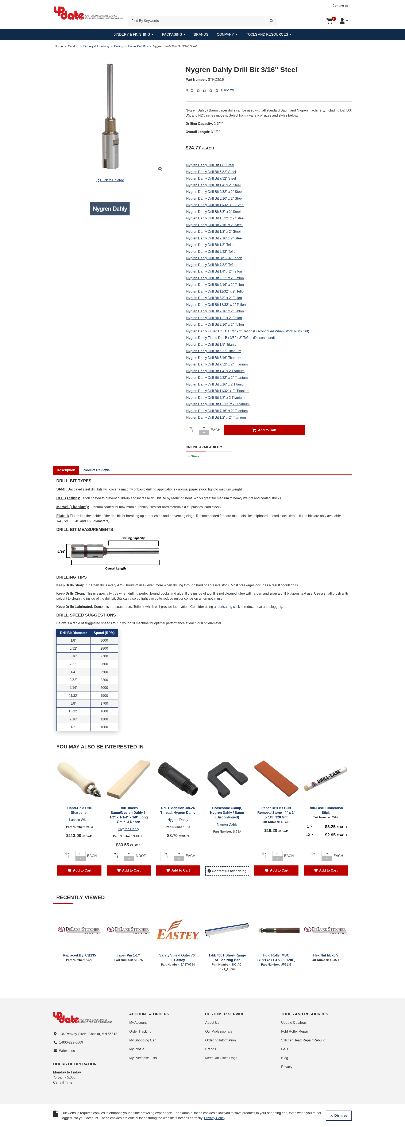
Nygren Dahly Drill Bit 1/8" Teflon (210, 245)
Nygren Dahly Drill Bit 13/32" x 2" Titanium (218, 404)
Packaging (172, 34)
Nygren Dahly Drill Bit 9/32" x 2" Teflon (215, 278)
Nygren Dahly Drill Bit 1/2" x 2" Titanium (216, 417)
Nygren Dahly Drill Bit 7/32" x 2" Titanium (217, 364)
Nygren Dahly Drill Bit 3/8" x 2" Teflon (214, 298)
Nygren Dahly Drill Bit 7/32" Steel (211, 178)
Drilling (118, 46)
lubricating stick (228, 606)
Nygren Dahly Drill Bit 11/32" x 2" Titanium (217, 391)
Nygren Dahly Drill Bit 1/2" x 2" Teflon (214, 318)
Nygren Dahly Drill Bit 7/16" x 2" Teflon (215, 311)
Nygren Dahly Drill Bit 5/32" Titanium (213, 351)
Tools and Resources (267, 34)
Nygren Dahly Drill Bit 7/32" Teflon (211, 265)
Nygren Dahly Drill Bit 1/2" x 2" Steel (213, 231)
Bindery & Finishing (131, 34)
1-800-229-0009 (71, 1042)
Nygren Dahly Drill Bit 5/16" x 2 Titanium (216, 384)
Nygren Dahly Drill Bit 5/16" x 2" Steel (214, 198)
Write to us (67, 1051)
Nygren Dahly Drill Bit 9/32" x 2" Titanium (217, 377)
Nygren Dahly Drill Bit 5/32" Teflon (211, 251)
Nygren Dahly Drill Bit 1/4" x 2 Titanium (215, 371)
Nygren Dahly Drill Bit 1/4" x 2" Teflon (214, 271)
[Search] (271, 21)
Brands (201, 34)
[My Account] (344, 21)
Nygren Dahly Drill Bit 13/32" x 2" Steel (215, 218)
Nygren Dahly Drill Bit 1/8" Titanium (212, 344)
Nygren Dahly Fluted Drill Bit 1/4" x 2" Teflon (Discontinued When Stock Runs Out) (247, 331)
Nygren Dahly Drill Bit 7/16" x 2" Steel (214, 225)
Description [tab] (66, 470)
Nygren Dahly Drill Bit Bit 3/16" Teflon (214, 258)
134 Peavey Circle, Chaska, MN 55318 (88, 1034)
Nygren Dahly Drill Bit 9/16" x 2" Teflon (215, 324)
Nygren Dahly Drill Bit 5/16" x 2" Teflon (215, 284)
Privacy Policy (214, 1118)
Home (59, 46)
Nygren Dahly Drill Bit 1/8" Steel (210, 165)
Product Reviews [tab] (96, 470)
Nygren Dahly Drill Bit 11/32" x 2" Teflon (216, 291)
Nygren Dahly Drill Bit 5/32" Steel (211, 172)
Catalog (73, 46)
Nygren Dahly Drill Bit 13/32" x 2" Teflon (216, 304)
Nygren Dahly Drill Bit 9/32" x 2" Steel (214, 191)
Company (225, 34)
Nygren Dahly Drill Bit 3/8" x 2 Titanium (215, 397)
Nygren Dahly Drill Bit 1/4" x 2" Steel (213, 185)
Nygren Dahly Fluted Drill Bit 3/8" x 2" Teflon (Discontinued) (230, 338)
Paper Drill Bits (138, 46)
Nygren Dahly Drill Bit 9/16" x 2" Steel (214, 238)
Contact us (340, 5)
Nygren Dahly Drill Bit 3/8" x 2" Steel (213, 212)
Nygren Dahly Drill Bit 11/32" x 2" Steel (215, 205)
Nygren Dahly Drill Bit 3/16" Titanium (213, 358)
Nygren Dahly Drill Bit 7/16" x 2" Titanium (217, 411)
